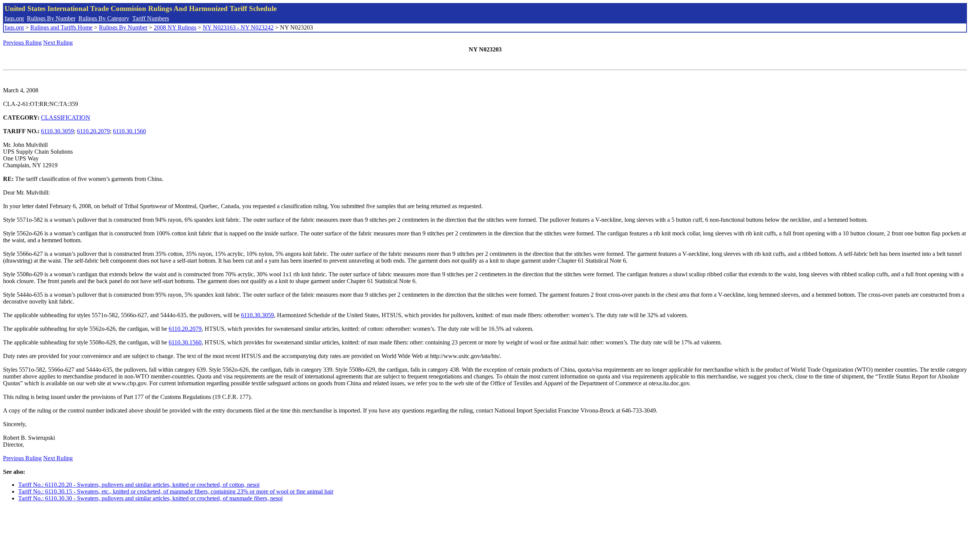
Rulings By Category (103, 18)
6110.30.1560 (129, 131)
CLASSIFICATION (65, 117)
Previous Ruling (22, 42)
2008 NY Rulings (175, 27)
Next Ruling (58, 42)
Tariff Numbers (150, 18)
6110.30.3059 (57, 131)
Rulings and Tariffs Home (61, 27)
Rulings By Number (51, 18)
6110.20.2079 (93, 131)
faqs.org (14, 18)
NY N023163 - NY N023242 (238, 27)
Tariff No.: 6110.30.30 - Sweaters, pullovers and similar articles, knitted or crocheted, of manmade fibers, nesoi (150, 498)
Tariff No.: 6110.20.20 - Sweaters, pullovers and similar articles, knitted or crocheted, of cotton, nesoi (139, 484)
